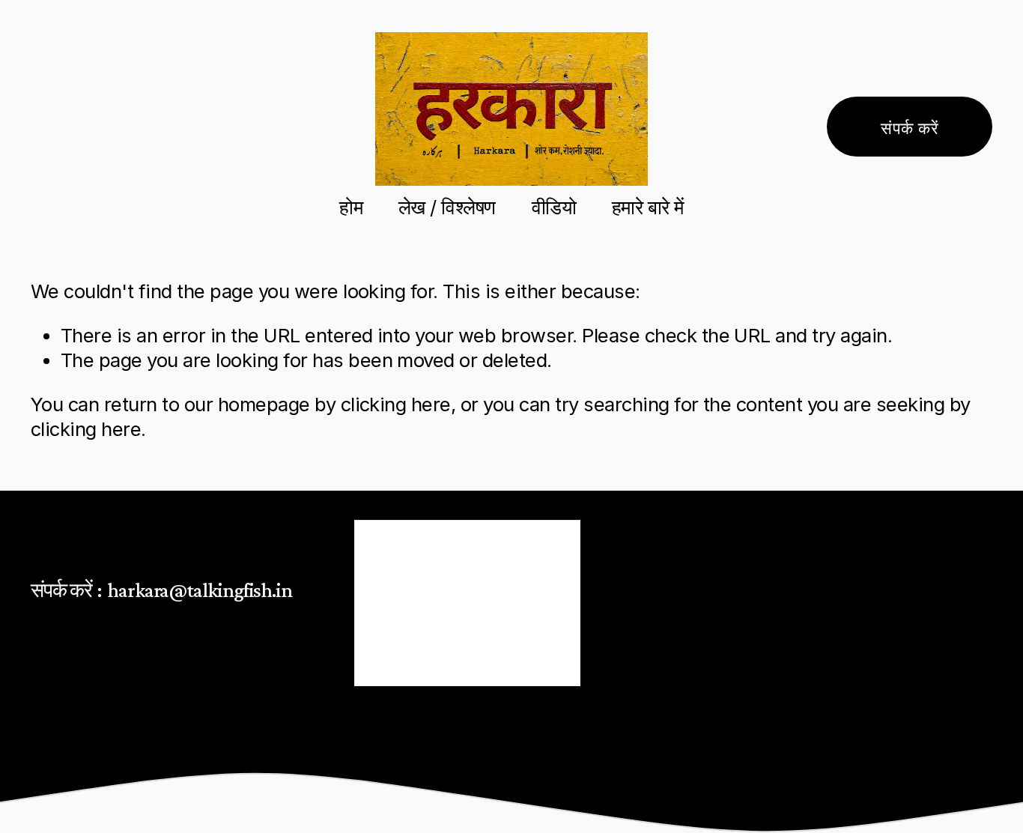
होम (350, 207)
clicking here (396, 404)
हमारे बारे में (648, 207)
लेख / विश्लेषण (447, 207)
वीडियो (554, 207)
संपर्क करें (909, 127)
